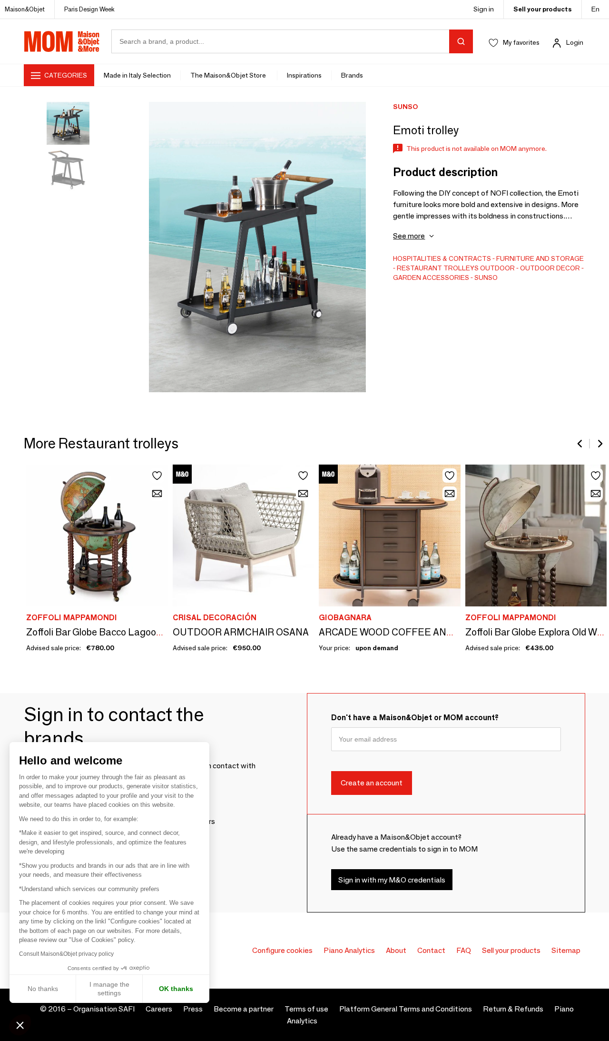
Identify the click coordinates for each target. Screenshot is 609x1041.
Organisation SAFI (104, 1008)
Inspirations (304, 75)
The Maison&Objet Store (228, 75)
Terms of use (306, 1008)
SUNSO (486, 277)
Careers (159, 1008)
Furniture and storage (540, 258)
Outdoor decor (550, 268)
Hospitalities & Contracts (442, 258)
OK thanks (176, 988)
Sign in (483, 9)
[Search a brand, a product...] (461, 41)
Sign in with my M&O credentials (391, 879)
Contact (431, 950)
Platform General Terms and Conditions (405, 1008)
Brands (352, 75)
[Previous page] (580, 443)
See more (409, 235)
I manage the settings (109, 989)
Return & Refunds (513, 1008)
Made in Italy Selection (137, 75)
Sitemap (565, 950)
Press (193, 1008)
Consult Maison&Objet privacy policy (66, 954)
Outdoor (497, 268)
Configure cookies (282, 950)
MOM (62, 41)
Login (574, 42)
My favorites (521, 42)
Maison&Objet (25, 9)
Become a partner (244, 1008)
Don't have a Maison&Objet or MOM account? (415, 717)
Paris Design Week (89, 9)
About (396, 950)
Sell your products (542, 9)
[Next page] (599, 443)
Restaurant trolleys (438, 268)
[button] (20, 1024)
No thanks (43, 988)
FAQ (463, 950)
